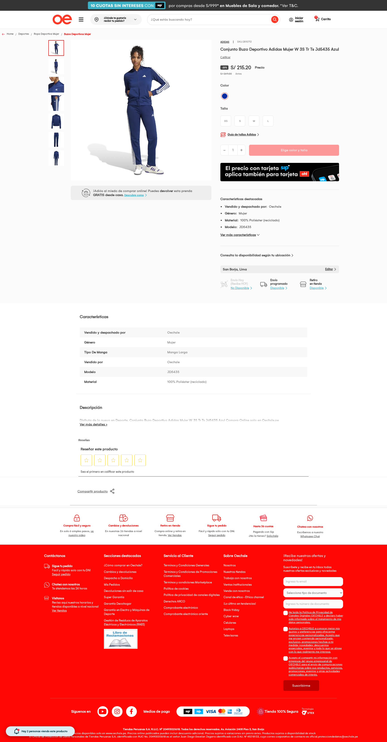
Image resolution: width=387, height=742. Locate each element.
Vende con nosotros (237, 591)
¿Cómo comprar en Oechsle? (123, 565)
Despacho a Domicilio (118, 578)
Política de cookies (176, 588)
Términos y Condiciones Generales (186, 565)
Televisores (231, 635)
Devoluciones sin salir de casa (123, 591)
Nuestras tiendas (234, 572)
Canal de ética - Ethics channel (244, 597)
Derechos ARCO (174, 601)
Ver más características (238, 235)
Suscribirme (301, 686)
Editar (329, 269)
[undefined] (141, 110)
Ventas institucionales (238, 584)
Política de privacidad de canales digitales (192, 595)
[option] (193, 5)
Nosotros (230, 565)
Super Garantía (114, 597)
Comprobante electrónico (181, 607)
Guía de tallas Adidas (242, 134)
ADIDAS (224, 42)
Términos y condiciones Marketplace (188, 582)
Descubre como (134, 195)
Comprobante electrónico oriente (186, 614)
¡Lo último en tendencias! (240, 603)
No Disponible (240, 288)
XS (226, 121)
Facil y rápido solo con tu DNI (71, 570)
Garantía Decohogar (117, 603)
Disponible (277, 288)
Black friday (231, 610)
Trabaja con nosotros (238, 578)
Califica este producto (225, 57)
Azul (224, 96)
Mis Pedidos (112, 584)
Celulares (230, 622)
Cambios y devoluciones (120, 572)
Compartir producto (92, 491)
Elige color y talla (294, 150)
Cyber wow (231, 616)
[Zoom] (57, 47)
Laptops (229, 629)
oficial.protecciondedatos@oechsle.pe (334, 736)
